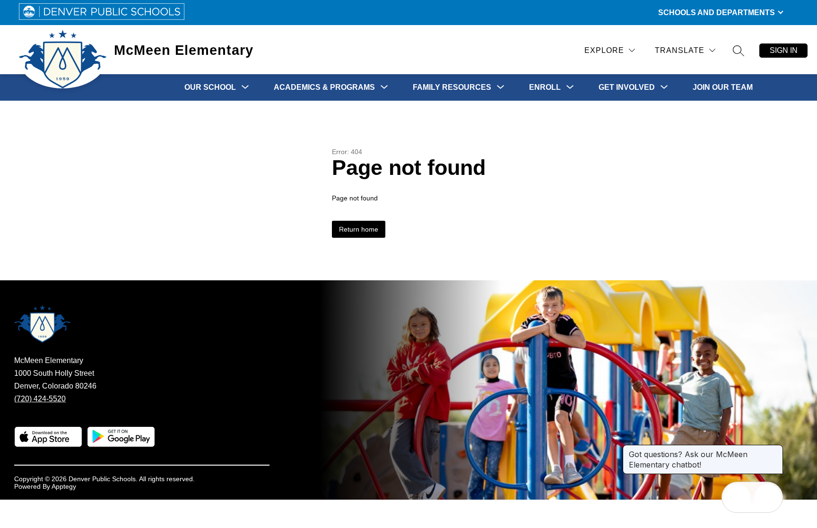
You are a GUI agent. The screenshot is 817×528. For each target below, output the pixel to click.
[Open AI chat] (767, 497)
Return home (358, 229)
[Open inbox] (737, 497)
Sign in (784, 50)
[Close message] (775, 449)
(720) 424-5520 (40, 399)
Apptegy (64, 486)
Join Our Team (723, 87)
